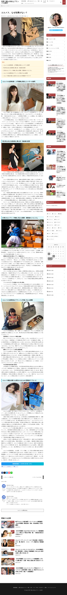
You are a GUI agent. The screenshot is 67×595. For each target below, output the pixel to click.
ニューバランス (51, 239)
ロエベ (49, 233)
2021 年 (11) (50, 288)
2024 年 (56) (50, 277)
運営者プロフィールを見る (56, 30)
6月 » (51, 260)
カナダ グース (50, 225)
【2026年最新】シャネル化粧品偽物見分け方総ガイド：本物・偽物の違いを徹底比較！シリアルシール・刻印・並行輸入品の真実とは (61, 137)
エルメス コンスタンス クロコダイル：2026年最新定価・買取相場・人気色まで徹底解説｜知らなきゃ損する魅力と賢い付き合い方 (29, 551)
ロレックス (57, 219)
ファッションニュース (29, 3)
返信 (12, 485)
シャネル (54, 213)
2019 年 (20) (50, 295)
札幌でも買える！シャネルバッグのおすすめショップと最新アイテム (61, 194)
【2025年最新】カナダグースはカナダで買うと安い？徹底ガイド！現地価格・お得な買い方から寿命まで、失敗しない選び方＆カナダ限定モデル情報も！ (61, 156)
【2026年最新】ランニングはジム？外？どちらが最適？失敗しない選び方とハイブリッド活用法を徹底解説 (61, 99)
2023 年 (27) (50, 281)
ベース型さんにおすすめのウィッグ (61, 186)
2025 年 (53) (50, 274)
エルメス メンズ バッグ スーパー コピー (56, 68)
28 (51, 258)
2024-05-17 (9, 485)
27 (48, 258)
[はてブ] (7, 473)
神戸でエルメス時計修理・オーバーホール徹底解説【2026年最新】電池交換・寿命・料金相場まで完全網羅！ (29, 523)
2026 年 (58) (50, 270)
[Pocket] (9, 473)
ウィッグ (50, 42)
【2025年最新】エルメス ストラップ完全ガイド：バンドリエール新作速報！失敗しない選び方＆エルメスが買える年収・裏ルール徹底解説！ (29, 570)
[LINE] (11, 473)
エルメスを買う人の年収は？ (53, 236)
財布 (22, 3)
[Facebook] (2, 473)
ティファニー (55, 233)
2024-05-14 (9, 496)
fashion (60, 213)
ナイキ (49, 213)
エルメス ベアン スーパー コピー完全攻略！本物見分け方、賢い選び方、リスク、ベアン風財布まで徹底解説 (29, 542)
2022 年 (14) (50, 284)
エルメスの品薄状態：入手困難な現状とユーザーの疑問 (16, 65)
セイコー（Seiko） (51, 230)
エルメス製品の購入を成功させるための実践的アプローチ (17, 75)
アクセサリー (52, 1)
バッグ (44, 1)
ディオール (59, 230)
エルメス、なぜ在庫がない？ (7, 466)
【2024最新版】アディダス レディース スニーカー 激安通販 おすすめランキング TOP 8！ (61, 169)
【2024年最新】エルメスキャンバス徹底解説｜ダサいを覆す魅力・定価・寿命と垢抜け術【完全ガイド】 (29, 559)
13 (48, 253)
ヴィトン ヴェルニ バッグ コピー (54, 69)
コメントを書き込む (23, 510)
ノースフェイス (51, 216)
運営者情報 (23, 1)
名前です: (50, 27)
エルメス (16, 466)
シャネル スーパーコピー (53, 67)
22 (53, 256)
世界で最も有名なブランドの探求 (10, 2)
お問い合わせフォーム (31, 1)
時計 (39, 1)
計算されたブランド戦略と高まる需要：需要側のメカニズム (17, 70)
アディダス (58, 225)
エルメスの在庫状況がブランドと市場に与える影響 (15, 73)
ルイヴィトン (50, 219)
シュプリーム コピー (52, 70)
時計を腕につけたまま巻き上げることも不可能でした (61, 179)
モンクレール (50, 222)
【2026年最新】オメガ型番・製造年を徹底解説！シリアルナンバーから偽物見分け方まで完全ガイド (61, 111)
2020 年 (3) (50, 291)
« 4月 (49, 260)
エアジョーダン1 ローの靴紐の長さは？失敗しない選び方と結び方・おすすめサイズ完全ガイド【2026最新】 (61, 124)
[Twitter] (5, 473)
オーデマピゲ (58, 222)
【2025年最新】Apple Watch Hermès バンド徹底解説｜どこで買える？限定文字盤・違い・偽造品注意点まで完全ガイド (29, 532)
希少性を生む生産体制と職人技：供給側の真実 (14, 67)
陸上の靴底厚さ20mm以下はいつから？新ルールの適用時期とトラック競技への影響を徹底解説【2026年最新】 (61, 87)
